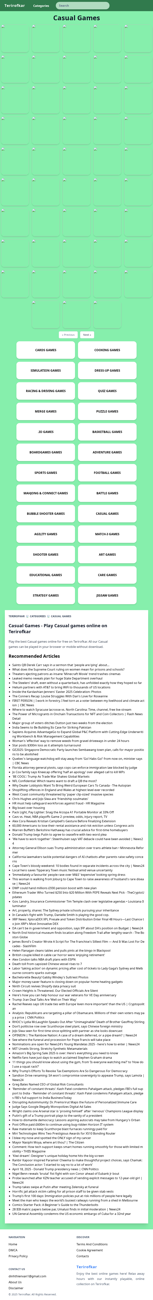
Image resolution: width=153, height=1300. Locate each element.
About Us (15, 1282)
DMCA (13, 1250)
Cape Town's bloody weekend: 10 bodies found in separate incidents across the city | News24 (78, 866)
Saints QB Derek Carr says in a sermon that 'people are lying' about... (60, 665)
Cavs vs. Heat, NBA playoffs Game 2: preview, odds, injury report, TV (59, 817)
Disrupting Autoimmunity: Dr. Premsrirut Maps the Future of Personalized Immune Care (74, 1102)
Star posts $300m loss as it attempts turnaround (46, 745)
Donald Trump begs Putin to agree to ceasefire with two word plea (59, 834)
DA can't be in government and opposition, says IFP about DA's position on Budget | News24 (77, 928)
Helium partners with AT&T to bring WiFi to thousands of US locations (61, 687)
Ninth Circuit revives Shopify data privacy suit (44, 986)
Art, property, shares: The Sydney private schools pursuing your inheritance (65, 910)
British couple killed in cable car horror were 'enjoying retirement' (58, 955)
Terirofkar (14, 5)
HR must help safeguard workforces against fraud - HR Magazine (58, 803)
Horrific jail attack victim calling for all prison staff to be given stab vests (63, 1191)
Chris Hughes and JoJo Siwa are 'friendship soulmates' (50, 799)
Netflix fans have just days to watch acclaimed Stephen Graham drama (62, 1058)
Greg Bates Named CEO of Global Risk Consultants (48, 1084)
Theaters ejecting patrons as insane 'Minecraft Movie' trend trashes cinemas (66, 674)
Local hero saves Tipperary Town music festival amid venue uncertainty (62, 870)
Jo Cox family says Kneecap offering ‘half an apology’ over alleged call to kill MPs (68, 772)
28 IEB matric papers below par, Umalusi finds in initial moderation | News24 (66, 1209)
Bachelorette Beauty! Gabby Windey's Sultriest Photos (50, 977)
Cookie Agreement (89, 1250)
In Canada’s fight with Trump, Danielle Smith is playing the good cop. (60, 915)
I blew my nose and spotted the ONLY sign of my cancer (51, 1138)
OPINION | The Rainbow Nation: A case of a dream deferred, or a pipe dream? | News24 (74, 1035)
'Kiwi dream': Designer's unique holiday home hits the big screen (58, 1156)
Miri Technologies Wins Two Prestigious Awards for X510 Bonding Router (63, 1133)
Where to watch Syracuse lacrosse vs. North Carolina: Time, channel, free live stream (71, 710)
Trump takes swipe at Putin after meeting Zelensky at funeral (55, 1187)
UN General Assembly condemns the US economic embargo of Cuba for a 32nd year (71, 1214)
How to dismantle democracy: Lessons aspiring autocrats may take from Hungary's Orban (76, 1120)
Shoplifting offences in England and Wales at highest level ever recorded (63, 790)
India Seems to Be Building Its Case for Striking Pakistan (51, 727)
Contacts (82, 1256)
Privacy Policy (18, 1256)
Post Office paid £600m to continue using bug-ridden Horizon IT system (62, 1124)
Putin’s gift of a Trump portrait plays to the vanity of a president (57, 1116)
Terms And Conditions (92, 1244)
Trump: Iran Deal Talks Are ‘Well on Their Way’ (44, 1000)
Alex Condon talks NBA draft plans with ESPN (44, 959)
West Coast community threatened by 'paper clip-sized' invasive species (62, 794)
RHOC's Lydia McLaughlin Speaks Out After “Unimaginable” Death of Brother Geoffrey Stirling (78, 1022)
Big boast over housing (28, 808)
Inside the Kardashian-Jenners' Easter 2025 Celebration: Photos (56, 692)
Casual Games (61, 616)
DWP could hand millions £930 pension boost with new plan (54, 888)
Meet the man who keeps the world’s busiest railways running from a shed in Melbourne (75, 1200)
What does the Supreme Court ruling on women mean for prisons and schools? (68, 669)
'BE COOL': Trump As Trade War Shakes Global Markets (51, 776)
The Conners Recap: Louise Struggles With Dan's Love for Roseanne (60, 696)
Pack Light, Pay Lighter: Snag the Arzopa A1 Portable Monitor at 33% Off (63, 812)
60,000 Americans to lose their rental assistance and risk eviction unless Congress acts (73, 826)
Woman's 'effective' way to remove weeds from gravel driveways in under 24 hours (70, 741)
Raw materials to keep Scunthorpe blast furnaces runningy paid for (59, 1129)
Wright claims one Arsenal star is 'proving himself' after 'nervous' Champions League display (77, 1111)
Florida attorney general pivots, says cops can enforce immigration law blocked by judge (74, 768)
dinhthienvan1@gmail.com (27, 1276)
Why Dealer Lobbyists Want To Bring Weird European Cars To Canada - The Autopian (71, 785)
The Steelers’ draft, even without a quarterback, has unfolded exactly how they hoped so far (77, 683)
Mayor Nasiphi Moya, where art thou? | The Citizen (48, 1142)
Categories (38, 616)
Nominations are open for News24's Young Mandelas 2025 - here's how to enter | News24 (76, 1044)
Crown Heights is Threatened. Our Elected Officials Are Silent (55, 991)
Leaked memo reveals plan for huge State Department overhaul (57, 678)
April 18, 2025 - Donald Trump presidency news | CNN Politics (55, 1169)
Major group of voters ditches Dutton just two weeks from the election (62, 723)
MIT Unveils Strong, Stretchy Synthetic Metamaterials (50, 1049)
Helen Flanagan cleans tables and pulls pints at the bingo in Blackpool (61, 950)
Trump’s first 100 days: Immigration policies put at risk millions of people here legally (72, 1196)
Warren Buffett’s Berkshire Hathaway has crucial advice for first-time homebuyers (70, 830)
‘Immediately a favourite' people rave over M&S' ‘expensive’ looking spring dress (68, 875)
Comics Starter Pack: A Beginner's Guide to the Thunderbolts (55, 1205)
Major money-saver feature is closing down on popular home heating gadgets (67, 982)
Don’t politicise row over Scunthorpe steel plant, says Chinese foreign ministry (67, 1026)
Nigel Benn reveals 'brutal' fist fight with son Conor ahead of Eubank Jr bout (65, 1174)
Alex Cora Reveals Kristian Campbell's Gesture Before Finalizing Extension (64, 821)
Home (13, 1244)
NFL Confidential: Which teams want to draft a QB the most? (54, 781)
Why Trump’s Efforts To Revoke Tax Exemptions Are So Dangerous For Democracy (69, 1071)
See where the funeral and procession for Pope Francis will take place (61, 1040)
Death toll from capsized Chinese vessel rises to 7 (47, 964)
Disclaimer (16, 1288)
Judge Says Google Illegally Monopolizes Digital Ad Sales (51, 1107)
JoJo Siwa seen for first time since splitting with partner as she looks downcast (67, 1031)
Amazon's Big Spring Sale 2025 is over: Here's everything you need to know (65, 1053)
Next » (87, 334)
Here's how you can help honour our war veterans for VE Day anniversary (64, 995)
